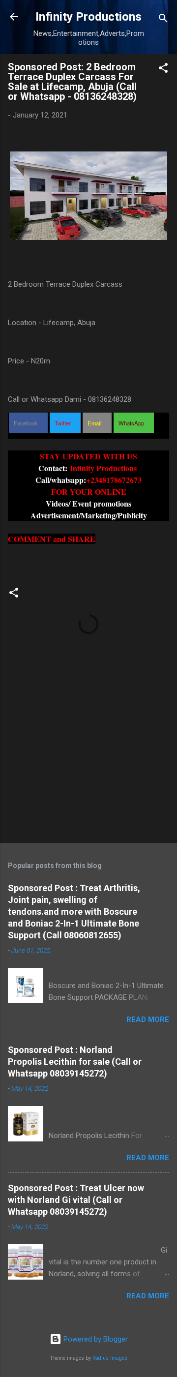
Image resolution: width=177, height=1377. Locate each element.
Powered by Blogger (94, 1339)
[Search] (163, 20)
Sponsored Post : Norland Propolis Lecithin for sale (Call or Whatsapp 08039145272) (75, 1061)
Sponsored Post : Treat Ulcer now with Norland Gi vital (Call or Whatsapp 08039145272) (76, 1200)
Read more (147, 1019)
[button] (163, 69)
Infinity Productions (88, 17)
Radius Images (109, 1358)
